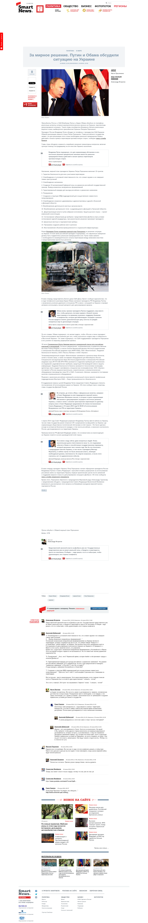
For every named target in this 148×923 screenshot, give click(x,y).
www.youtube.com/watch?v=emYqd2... (63, 781)
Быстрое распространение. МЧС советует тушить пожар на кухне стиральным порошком (97, 824)
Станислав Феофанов (53, 769)
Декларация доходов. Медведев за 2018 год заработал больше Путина (96, 837)
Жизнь (63, 899)
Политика (53, 6)
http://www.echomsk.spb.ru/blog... (57, 792)
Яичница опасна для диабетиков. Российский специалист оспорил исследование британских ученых (97, 811)
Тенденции (80, 905)
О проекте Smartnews (51, 891)
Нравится (32, 87)
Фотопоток (103, 6)
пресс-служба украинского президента (55, 477)
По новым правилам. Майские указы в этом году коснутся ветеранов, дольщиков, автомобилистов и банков (54, 827)
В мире (79, 51)
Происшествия (65, 901)
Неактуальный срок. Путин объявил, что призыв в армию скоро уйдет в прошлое (100, 872)
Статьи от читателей (66, 910)
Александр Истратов (55, 541)
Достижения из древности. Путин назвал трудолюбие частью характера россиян (48, 872)
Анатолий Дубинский (53, 633)
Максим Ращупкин (52, 746)
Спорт (62, 908)
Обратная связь (96, 891)
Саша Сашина (59, 704)
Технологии (64, 903)
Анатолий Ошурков (57, 759)
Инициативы (45, 905)
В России (44, 901)
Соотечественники (47, 908)
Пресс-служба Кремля (55, 161)
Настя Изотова (55, 689)
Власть (44, 899)
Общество (70, 6)
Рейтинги (80, 908)
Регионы (120, 6)
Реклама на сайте (69, 891)
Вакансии (83, 891)
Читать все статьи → (101, 848)
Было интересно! (30, 104)
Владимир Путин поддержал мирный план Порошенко (66, 231)
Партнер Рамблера (47, 912)
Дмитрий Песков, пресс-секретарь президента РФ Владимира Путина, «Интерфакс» (74, 411)
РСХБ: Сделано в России (84, 899)
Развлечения (64, 905)
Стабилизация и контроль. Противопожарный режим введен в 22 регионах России (61, 840)
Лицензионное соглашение (26, 908)
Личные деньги (82, 901)
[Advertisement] (74, 29)
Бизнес (86, 6)
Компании (80, 903)
